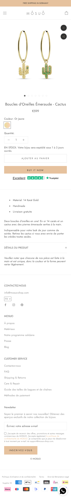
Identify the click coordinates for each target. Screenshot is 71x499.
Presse (7, 341)
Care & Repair (12, 383)
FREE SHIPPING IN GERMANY (35, 3)
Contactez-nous (12, 366)
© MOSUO (35, 458)
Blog (6, 347)
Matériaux (9, 329)
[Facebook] (5, 304)
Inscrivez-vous (20, 450)
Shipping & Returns (15, 378)
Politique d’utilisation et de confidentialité (19, 476)
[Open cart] (66, 13)
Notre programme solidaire (19, 335)
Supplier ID (7, 483)
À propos (9, 323)
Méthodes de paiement (17, 395)
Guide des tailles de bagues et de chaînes (28, 389)
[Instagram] (13, 304)
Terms (41, 476)
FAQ (6, 372)
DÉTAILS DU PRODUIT (16, 248)
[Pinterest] (22, 304)
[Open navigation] (5, 13)
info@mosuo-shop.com (16, 293)
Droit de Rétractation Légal (58, 476)
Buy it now (35, 170)
